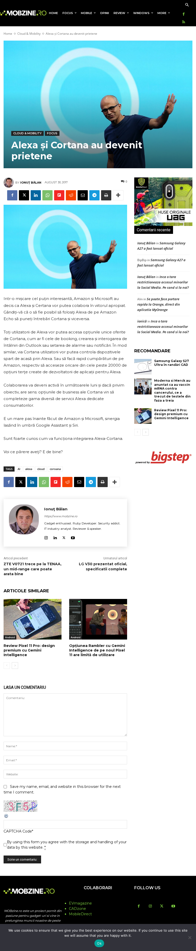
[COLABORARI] (98, 898)
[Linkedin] (36, 195)
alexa (28, 469)
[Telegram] (94, 195)
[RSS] (183, 22)
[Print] (106, 195)
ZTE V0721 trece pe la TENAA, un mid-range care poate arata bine (33, 569)
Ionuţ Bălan (30, 182)
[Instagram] (46, 537)
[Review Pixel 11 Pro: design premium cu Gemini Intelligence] (33, 619)
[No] (189, 937)
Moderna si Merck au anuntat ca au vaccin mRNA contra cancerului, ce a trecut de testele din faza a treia (172, 390)
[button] (187, 5)
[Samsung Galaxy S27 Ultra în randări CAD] (143, 367)
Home (8, 33)
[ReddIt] (71, 195)
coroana (55, 469)
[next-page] (15, 665)
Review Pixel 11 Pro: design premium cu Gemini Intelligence (29, 650)
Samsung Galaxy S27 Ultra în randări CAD (171, 363)
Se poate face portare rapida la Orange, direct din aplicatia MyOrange (158, 304)
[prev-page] (7, 665)
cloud (41, 469)
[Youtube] (73, 537)
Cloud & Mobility (29, 33)
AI (19, 469)
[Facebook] (183, 14)
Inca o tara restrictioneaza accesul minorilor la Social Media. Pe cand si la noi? (163, 282)
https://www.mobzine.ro (60, 516)
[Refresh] (6, 817)
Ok (99, 943)
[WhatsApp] (47, 195)
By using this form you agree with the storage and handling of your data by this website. (67, 845)
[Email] (83, 195)
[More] (118, 195)
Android (10, 637)
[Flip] (59, 195)
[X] (24, 195)
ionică (142, 321)
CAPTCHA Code (18, 831)
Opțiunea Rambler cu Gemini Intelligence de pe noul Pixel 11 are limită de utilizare (97, 650)
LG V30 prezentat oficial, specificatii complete (103, 566)
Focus (52, 133)
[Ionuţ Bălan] (9, 182)
